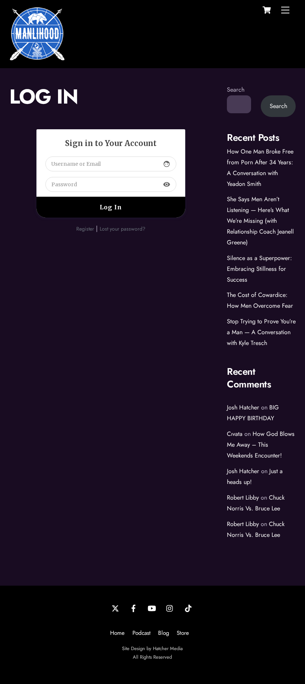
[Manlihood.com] (37, 58)
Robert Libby (243, 497)
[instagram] (170, 608)
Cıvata (235, 434)
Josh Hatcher (243, 407)
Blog (163, 633)
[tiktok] (188, 608)
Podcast (141, 633)
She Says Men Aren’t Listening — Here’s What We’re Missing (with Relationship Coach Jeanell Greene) (260, 221)
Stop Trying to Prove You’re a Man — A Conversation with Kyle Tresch (261, 332)
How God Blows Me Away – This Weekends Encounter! (261, 445)
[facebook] (133, 608)
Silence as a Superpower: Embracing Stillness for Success (259, 269)
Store (183, 633)
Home (117, 633)
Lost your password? (122, 228)
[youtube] (151, 608)
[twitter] (115, 608)
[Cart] (266, 10)
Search (235, 89)
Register (85, 228)
